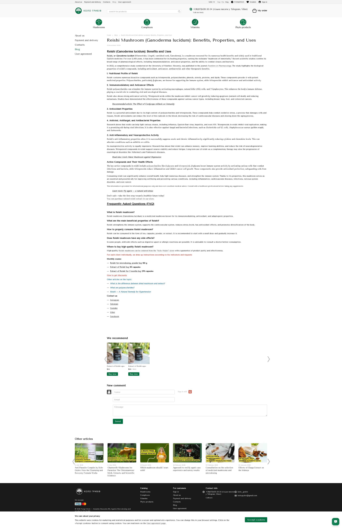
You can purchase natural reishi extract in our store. (130, 199)
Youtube (114, 308)
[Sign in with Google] (190, 391)
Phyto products (243, 27)
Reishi (109, 56)
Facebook (114, 316)
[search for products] (179, 11)
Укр (218, 2)
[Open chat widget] (335, 521)
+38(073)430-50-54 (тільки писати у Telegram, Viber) (220, 9)
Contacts (106, 2)
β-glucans (170, 166)
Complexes (147, 27)
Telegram (114, 304)
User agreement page (156, 523)
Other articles (84, 438)
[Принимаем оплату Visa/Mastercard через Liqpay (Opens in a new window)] (81, 504)
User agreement (124, 2)
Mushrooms (99, 27)
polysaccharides (154, 166)
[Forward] (268, 359)
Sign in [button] (176, 492)
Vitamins (195, 27)
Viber (112, 312)
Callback (209, 498)
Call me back (198, 12)
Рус (222, 2)
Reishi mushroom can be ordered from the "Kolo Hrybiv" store (146, 251)
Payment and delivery (92, 2)
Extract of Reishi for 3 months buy (125, 271)
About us (78, 2)
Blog (114, 2)
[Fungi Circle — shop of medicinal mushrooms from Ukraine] (88, 491)
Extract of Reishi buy (119, 267)
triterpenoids (184, 166)
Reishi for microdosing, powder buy (126, 263)
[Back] (105, 359)
